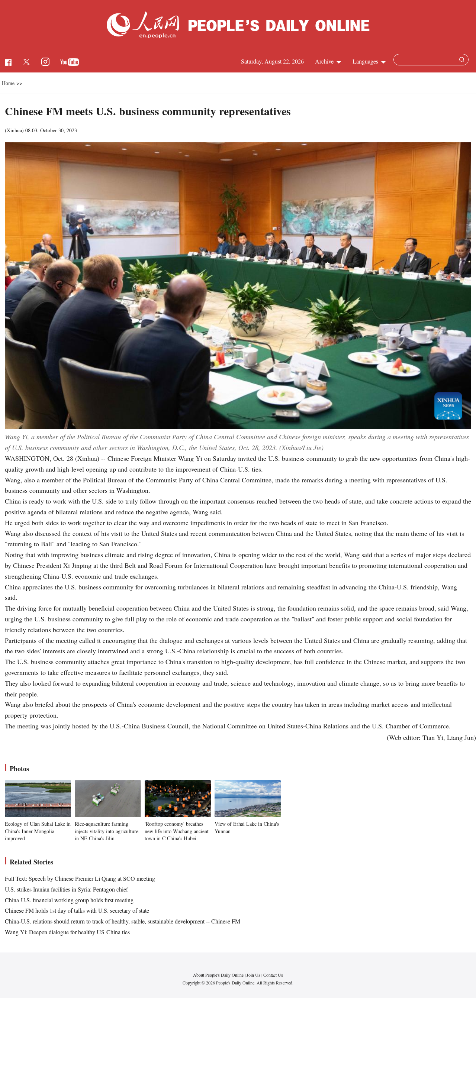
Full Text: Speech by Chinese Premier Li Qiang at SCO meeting (80, 878)
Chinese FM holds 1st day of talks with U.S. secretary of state (77, 910)
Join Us (254, 975)
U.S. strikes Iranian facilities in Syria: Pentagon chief (66, 889)
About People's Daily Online (218, 975)
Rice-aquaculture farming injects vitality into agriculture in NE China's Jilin (106, 831)
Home (8, 83)
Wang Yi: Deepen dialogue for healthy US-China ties (67, 932)
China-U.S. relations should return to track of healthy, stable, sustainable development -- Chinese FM (122, 921)
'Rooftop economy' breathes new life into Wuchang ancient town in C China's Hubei (177, 831)
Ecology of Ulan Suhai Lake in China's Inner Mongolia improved (38, 831)
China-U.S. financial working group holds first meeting (69, 900)
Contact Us (273, 975)
